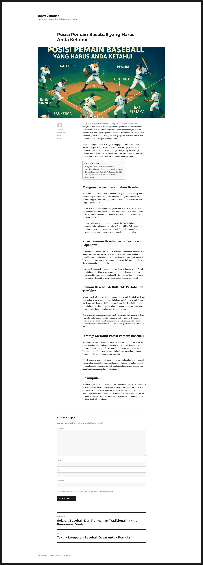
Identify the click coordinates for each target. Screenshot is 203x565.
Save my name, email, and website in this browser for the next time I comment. (86, 492)
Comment (62, 428)
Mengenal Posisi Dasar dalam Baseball (99, 167)
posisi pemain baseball (123, 124)
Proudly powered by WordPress (59, 556)
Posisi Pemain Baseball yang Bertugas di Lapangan (104, 169)
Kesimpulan (89, 177)
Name (60, 460)
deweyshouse (48, 16)
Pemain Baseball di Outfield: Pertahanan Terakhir (104, 172)
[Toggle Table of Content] (120, 164)
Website (60, 481)
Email (60, 471)
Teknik (59, 135)
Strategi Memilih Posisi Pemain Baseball (100, 174)
